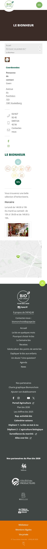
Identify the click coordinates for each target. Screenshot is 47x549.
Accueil (23, 328)
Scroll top (42, 283)
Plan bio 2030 (23, 407)
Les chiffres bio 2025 (23, 411)
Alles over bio (21, 437)
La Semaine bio (23, 340)
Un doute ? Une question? (23, 358)
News (23, 366)
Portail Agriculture (21, 403)
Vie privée (23, 534)
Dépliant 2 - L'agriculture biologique (25, 429)
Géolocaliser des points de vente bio (24, 349)
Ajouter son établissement (23, 391)
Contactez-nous (17, 130)
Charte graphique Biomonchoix (23, 387)
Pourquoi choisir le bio (23, 336)
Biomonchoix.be (9, 5)
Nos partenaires (23, 383)
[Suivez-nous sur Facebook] (13, 398)
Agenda (23, 362)
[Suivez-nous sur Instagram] (18, 398)
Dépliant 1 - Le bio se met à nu (23, 425)
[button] (18, 256)
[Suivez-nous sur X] (33, 398)
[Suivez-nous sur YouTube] (28, 398)
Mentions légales (24, 529)
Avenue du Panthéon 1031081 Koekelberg (14, 96)
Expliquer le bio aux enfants (24, 353)
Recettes (23, 344)
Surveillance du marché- (22, 433)
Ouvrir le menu (39, 5)
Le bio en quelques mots (23, 332)
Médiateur (23, 524)
